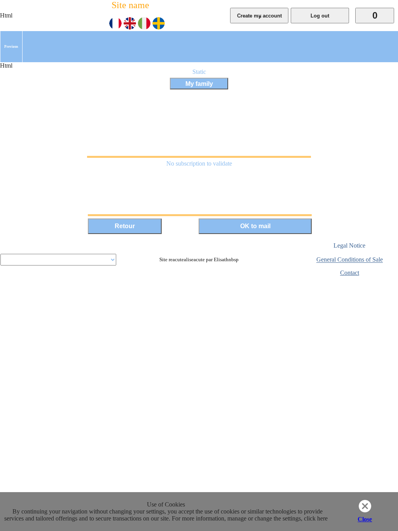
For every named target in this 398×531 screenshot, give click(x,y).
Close (365, 519)
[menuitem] (11, 46)
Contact (349, 272)
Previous (11, 47)
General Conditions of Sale (349, 260)
